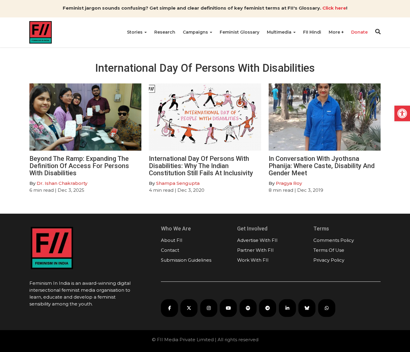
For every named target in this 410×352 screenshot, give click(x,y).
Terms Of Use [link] (328, 250)
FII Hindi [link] (312, 32)
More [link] (335, 32)
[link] (402, 113)
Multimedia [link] (280, 32)
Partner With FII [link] (255, 250)
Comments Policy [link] (333, 240)
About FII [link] (171, 240)
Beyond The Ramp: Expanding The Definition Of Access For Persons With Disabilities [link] (79, 166)
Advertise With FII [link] (257, 240)
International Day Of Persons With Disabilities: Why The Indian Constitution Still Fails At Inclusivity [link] (201, 166)
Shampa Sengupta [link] (178, 183)
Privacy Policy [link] (328, 260)
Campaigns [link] (196, 32)
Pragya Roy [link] (289, 183)
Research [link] (164, 32)
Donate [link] (359, 32)
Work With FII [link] (253, 260)
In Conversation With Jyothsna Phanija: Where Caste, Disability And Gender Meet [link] (322, 166)
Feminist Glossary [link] (239, 32)
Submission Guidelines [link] (186, 260)
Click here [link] (334, 8)
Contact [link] (170, 250)
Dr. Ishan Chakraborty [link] (62, 183)
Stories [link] (135, 32)
